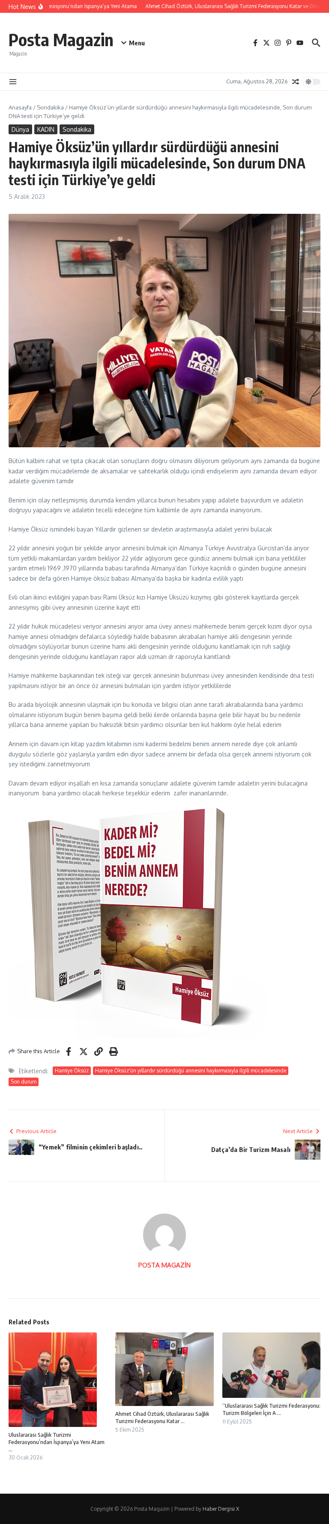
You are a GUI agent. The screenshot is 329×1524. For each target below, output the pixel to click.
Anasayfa (20, 107)
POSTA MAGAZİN (164, 1265)
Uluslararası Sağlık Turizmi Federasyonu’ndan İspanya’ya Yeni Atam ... (57, 1442)
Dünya (20, 129)
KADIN (45, 129)
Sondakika (50, 107)
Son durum (23, 1081)
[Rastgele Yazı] (295, 81)
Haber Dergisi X (221, 1509)
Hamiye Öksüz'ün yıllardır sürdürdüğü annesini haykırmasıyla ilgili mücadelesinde (190, 1070)
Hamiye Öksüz (72, 1070)
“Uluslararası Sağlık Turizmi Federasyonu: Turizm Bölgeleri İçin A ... (271, 1409)
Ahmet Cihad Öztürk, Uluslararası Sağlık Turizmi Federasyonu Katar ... (162, 1417)
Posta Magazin (61, 39)
